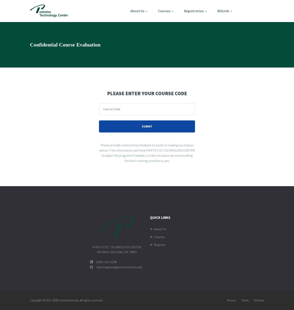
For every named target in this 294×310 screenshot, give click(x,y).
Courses (164, 11)
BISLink (223, 11)
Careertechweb (68, 300)
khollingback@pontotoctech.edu (119, 267)
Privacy (231, 300)
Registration (194, 11)
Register (159, 245)
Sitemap (259, 300)
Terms (245, 300)
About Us (137, 11)
